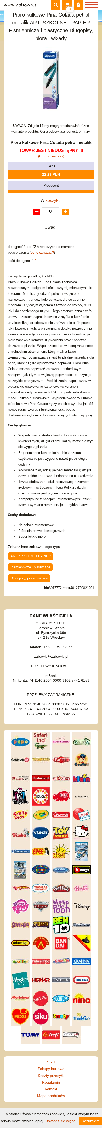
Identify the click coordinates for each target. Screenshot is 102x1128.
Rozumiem (90, 1121)
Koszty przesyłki (51, 1075)
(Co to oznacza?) (51, 156)
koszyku (53, 200)
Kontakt (51, 1089)
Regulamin (51, 1082)
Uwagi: (51, 227)
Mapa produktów (51, 1096)
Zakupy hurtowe (51, 1069)
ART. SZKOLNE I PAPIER (30, 556)
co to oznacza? (42, 252)
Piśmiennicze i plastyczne (30, 567)
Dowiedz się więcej (60, 1121)
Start (51, 1062)
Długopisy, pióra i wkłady (29, 578)
